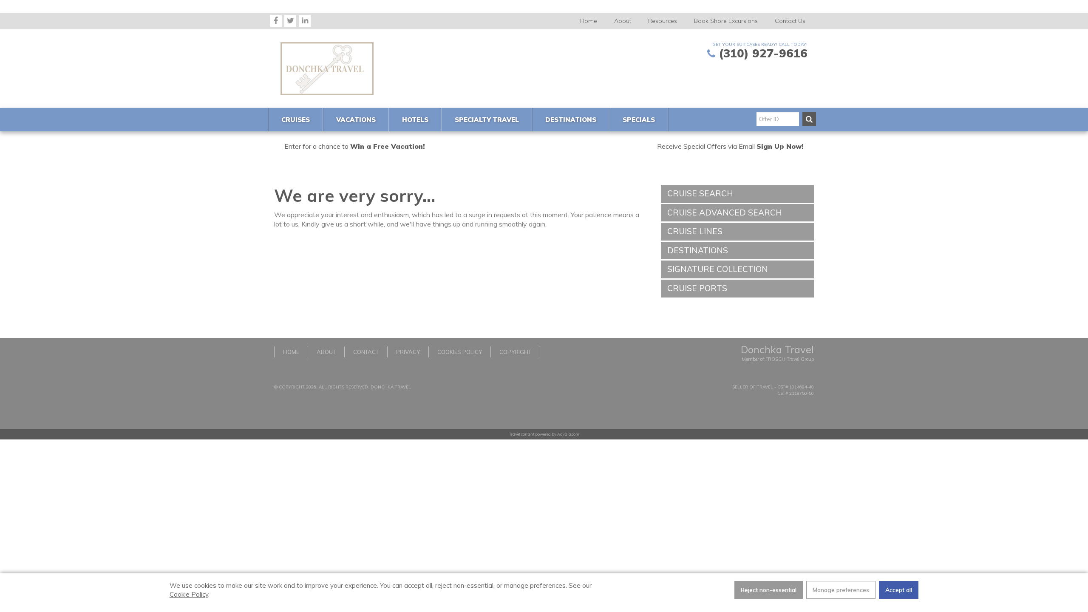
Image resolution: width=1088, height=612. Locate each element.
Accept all (898, 590)
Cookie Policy (189, 594)
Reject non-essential (768, 590)
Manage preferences (841, 590)
